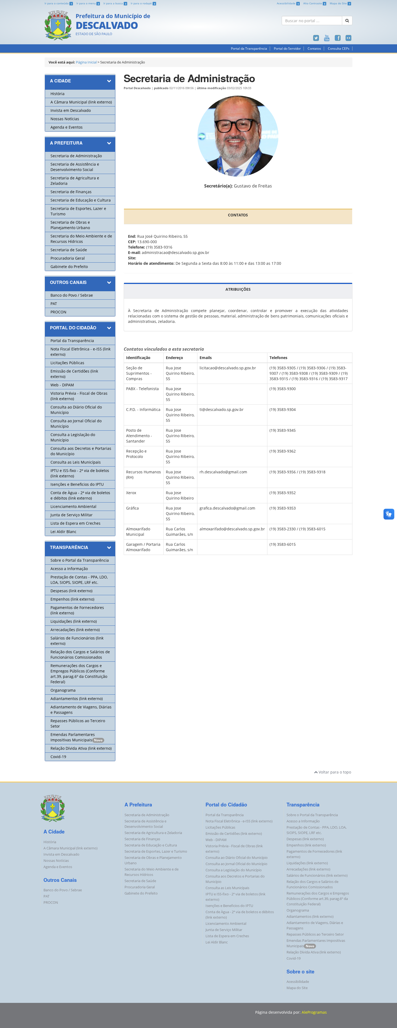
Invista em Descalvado (71, 110)
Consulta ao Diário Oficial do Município (237, 857)
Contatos (314, 48)
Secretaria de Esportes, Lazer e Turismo (156, 851)
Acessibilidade (288, 3)
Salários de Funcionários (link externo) (317, 875)
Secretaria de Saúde (69, 249)
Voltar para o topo (334, 772)
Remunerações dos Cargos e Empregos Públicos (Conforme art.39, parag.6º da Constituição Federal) (79, 673)
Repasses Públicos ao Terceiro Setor (315, 934)
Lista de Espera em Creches (75, 523)
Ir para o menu (87, 3)
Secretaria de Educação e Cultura (81, 200)
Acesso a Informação (69, 568)
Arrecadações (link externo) (75, 629)
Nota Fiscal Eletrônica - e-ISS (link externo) (239, 821)
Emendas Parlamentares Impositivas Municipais (73, 737)
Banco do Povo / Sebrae (72, 295)
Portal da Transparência (249, 48)
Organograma (63, 690)
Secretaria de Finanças (71, 191)
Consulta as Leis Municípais (76, 462)
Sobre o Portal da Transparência (80, 560)
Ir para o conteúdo (58, 3)
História (58, 93)
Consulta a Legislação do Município (234, 870)
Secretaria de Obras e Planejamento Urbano (70, 225)
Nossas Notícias (65, 118)
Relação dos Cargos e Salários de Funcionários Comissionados (80, 654)
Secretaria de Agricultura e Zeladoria (153, 833)
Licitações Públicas (67, 362)
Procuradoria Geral (68, 258)
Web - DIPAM (62, 384)
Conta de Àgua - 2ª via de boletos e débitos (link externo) (80, 495)
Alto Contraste (314, 3)
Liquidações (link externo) (74, 621)
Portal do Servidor (287, 48)
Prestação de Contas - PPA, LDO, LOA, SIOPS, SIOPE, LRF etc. (79, 579)
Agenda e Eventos (67, 127)
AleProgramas (314, 1012)
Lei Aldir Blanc (63, 531)
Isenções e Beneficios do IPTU (77, 484)
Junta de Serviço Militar (72, 514)
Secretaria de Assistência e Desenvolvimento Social (75, 167)
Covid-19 (58, 756)
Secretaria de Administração (76, 155)
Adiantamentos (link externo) (77, 698)
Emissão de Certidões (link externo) (234, 833)
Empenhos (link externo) (72, 599)
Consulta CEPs (338, 48)
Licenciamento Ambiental (73, 506)
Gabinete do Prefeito (69, 266)
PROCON (58, 311)
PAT (54, 303)
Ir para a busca (114, 3)
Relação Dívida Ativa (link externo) (81, 748)
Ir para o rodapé (143, 3)
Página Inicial (86, 62)
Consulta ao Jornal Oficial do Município (236, 864)
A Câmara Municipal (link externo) (81, 102)
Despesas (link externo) (71, 590)
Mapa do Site (340, 3)
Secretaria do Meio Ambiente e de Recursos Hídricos (81, 238)
